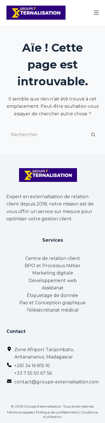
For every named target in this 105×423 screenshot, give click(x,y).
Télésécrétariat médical (52, 310)
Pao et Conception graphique (52, 302)
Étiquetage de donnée (52, 295)
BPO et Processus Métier (53, 265)
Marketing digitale (52, 273)
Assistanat (53, 288)
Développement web (53, 280)
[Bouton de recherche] (93, 134)
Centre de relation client (52, 258)
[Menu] (96, 12)
